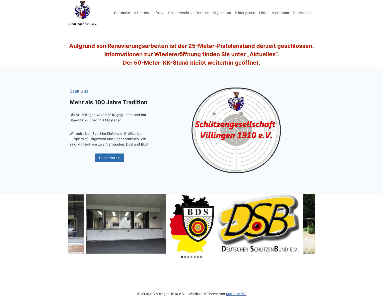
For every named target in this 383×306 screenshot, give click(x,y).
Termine (202, 13)
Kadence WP (236, 294)
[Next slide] (312, 223)
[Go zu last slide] (71, 223)
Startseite (122, 13)
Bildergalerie (245, 13)
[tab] (182, 257)
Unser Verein (109, 158)
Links (263, 13)
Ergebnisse (222, 13)
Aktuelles (141, 13)
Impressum (280, 13)
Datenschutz (303, 13)
